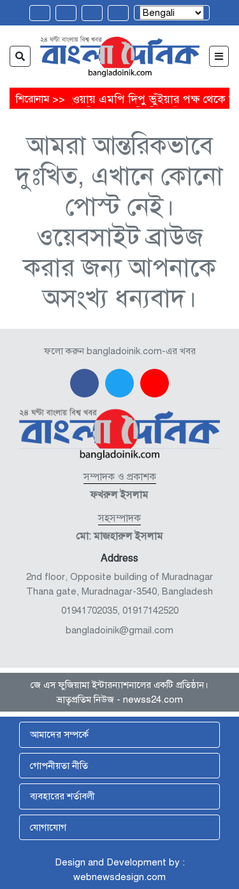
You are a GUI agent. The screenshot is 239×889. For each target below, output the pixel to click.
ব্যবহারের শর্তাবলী (62, 796)
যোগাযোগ (48, 827)
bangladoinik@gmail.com (119, 630)
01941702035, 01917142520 (119, 610)
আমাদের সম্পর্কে (59, 734)
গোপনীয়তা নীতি (59, 765)
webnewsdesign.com (119, 877)
